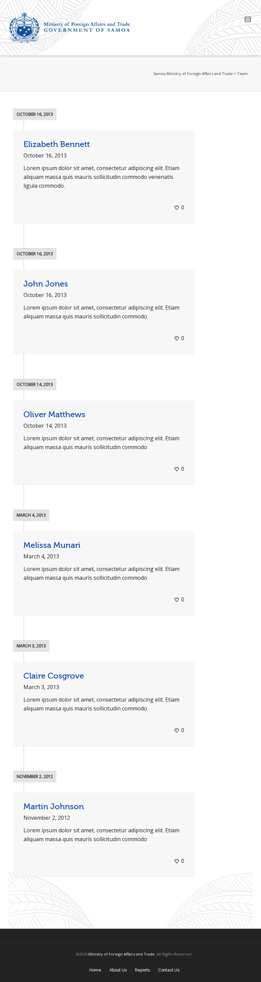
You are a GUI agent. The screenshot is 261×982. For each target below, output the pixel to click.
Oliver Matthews (54, 414)
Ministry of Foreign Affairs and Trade (121, 954)
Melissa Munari (52, 545)
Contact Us (168, 970)
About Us (118, 970)
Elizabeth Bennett (56, 144)
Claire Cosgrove (53, 676)
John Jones (45, 284)
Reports (142, 970)
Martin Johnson (53, 806)
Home (95, 970)
